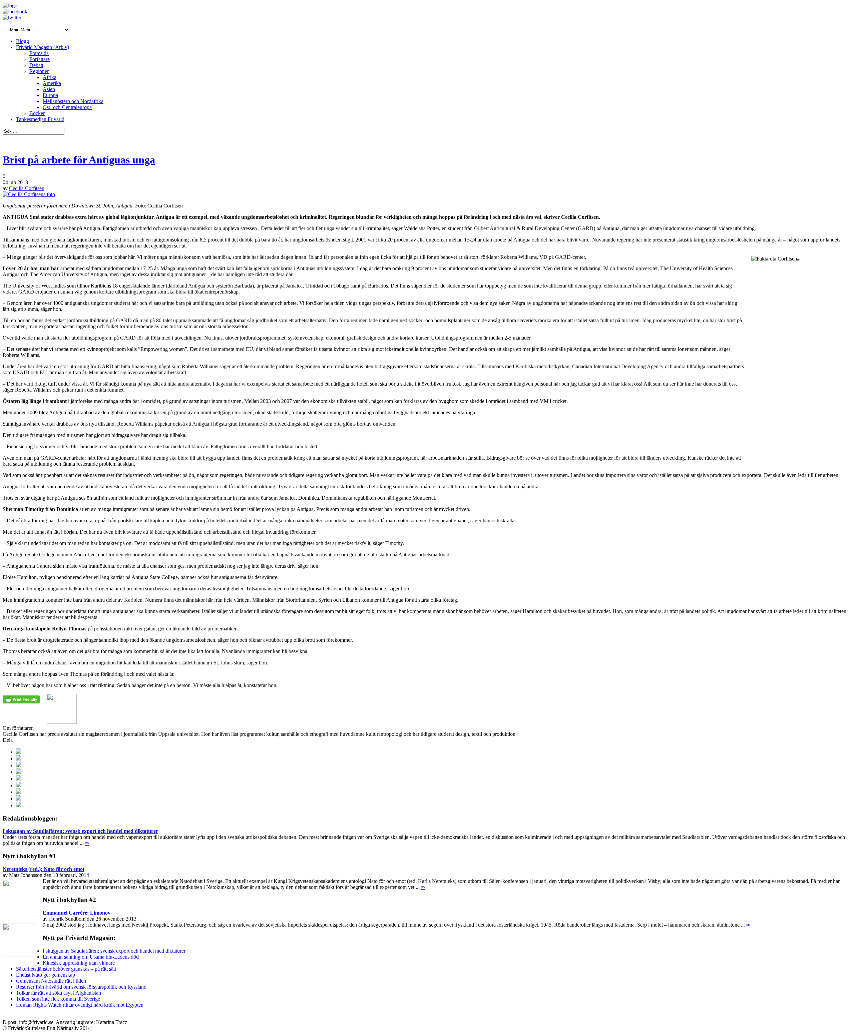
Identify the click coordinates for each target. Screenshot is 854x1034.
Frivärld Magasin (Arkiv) (42, 47)
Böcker (37, 113)
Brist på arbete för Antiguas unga (79, 160)
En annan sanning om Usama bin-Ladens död (91, 957)
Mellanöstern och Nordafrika (73, 101)
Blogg (22, 41)
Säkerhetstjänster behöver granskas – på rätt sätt (66, 969)
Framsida (39, 53)
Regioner (39, 71)
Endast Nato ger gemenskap (45, 975)
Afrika (49, 77)
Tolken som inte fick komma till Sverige (58, 999)
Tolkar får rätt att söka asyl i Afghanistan (58, 993)
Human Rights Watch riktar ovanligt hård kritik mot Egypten (79, 1005)
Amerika (52, 83)
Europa (50, 95)
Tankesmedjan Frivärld (40, 119)
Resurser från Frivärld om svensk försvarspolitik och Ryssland (81, 987)
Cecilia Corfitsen (26, 188)
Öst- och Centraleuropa (67, 107)
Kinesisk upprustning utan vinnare (79, 963)
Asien (49, 89)
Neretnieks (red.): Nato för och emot (43, 869)
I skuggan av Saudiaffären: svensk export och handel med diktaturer (80, 831)
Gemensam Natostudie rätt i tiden (51, 981)
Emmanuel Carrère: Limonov (76, 913)
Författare (39, 59)
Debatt (36, 65)
